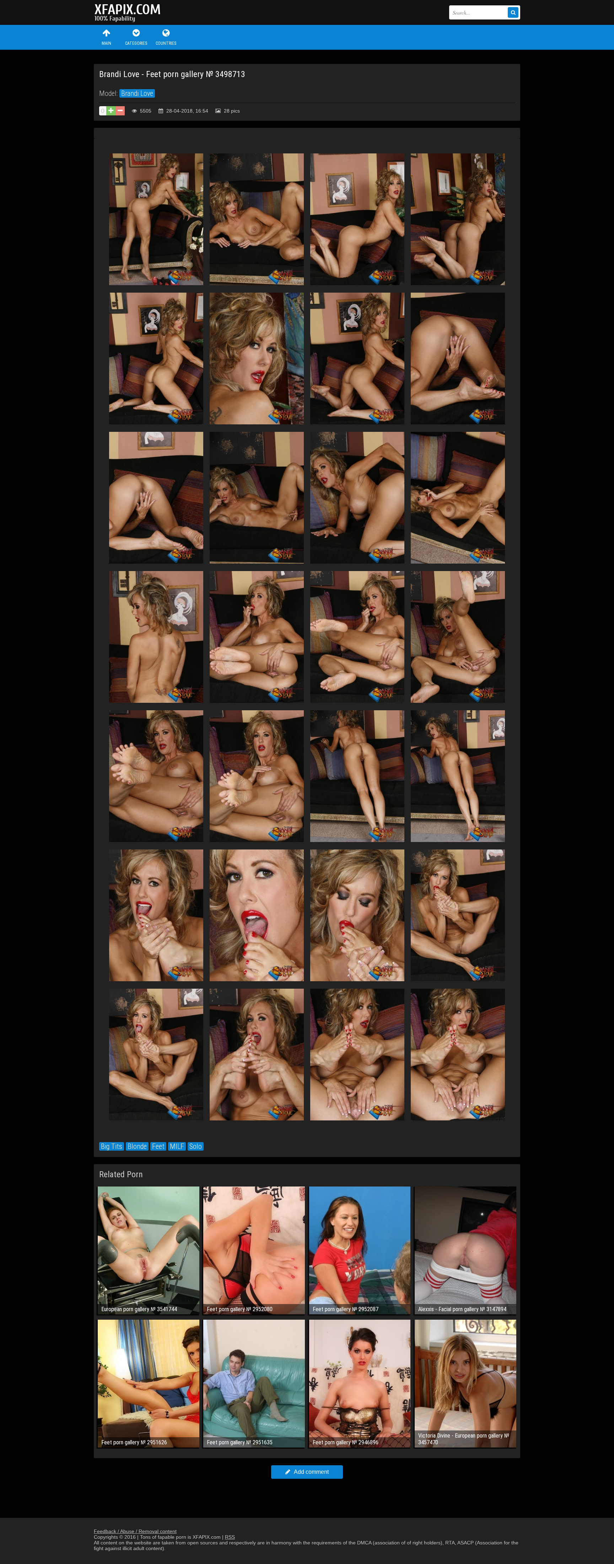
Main (106, 43)
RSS (230, 1537)
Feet (158, 1146)
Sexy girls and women (129, 12)
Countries (166, 43)
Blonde (137, 1146)
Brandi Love (137, 93)
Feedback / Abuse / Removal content (135, 1531)
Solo (195, 1146)
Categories (136, 43)
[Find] (513, 12)
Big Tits (111, 1146)
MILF (177, 1146)
